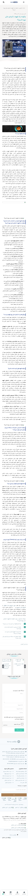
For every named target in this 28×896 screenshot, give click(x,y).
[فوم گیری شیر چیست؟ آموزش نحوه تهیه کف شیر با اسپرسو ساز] (6, 660)
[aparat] (19, 798)
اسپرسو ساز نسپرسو (21, 607)
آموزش (20, 8)
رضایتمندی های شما (20, 776)
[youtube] (3, 798)
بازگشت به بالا (13, 835)
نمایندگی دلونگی (8, 782)
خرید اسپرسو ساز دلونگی (10, 605)
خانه (24, 8)
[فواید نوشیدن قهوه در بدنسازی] (18, 660)
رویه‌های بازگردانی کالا (20, 771)
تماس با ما (22, 782)
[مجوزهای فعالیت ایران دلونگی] (18, 827)
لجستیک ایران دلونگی (20, 773)
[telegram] (8, 798)
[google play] (8, 807)
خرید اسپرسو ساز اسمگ (7, 776)
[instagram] (14, 798)
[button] (14, 623)
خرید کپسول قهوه (7, 773)
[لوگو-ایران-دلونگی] (14, 1)
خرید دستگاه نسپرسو (7, 771)
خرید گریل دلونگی (8, 780)
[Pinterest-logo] (24, 798)
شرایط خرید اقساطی (20, 778)
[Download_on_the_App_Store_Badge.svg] (21, 807)
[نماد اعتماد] (18, 825)
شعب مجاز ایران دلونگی (19, 780)
